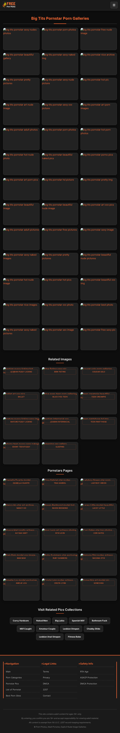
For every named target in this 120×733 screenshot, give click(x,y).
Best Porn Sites (13, 695)
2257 (45, 689)
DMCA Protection (88, 683)
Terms (46, 671)
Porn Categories (14, 677)
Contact (47, 695)
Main (8, 671)
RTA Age (84, 671)
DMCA (46, 683)
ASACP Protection (89, 677)
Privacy (46, 677)
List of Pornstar (13, 689)
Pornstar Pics (12, 683)
